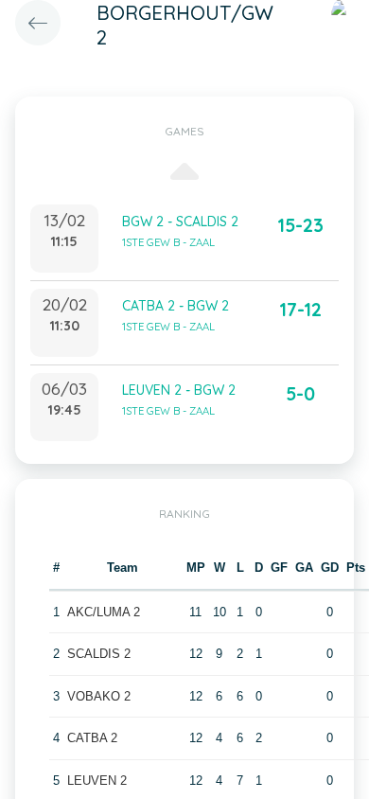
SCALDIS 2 (99, 654)
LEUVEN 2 (97, 780)
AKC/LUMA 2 (103, 612)
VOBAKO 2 (99, 696)
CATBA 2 (92, 738)
